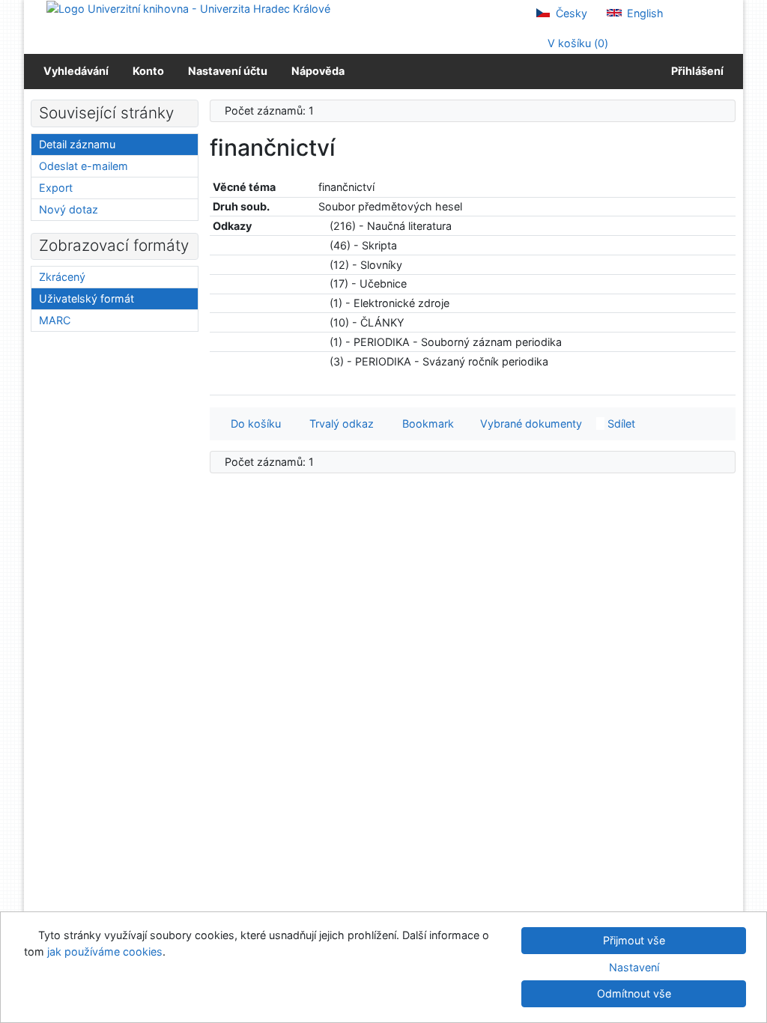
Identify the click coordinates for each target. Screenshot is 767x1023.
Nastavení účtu (227, 70)
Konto (148, 70)
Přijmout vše (634, 940)
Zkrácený (62, 276)
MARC (54, 320)
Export (56, 187)
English (644, 13)
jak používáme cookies (105, 951)
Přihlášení (695, 70)
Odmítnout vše (634, 993)
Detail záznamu (77, 144)
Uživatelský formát (86, 298)
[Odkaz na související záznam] (322, 225)
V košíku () (576, 43)
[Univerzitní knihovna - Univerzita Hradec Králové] (188, 7)
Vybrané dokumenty (529, 423)
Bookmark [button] (425, 423)
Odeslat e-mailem (83, 166)
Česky (570, 13)
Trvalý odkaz (338, 423)
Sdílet (619, 423)
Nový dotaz (68, 209)
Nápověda (318, 70)
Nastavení (634, 967)
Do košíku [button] (253, 423)
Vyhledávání (76, 70)
